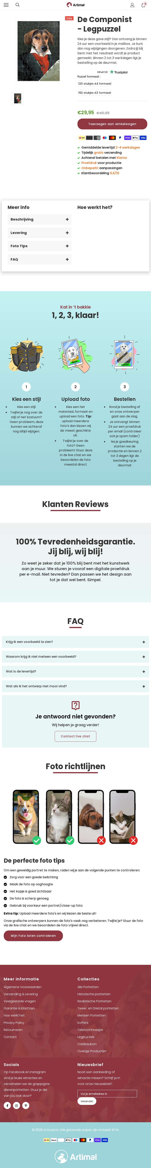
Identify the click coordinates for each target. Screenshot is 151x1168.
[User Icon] (132, 5)
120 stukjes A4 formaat (94, 84)
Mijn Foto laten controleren (33, 936)
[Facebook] (7, 1105)
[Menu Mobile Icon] (6, 5)
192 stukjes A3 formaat (94, 93)
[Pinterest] (25, 1105)
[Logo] (75, 4)
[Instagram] (16, 1105)
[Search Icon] (17, 5)
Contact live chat (75, 736)
